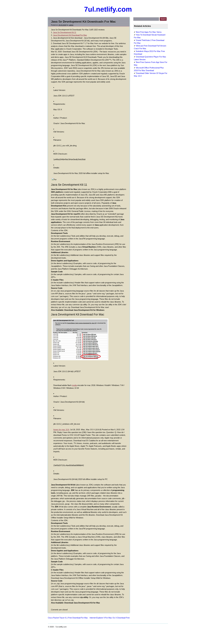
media (74, 385)
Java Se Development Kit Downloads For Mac (83, 21)
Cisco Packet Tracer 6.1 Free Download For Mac (68, 618)
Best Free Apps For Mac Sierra (148, 32)
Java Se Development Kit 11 (64, 32)
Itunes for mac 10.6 (61, 429)
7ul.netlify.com (108, 9)
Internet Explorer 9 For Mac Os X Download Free (110, 618)
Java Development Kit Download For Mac (70, 35)
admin (71, 25)
